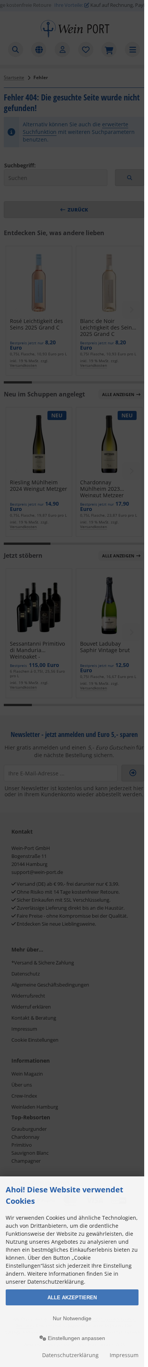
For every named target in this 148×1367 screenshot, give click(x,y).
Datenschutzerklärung (70, 1355)
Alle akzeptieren (72, 1297)
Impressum (124, 1355)
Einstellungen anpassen (75, 1338)
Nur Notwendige (72, 1318)
